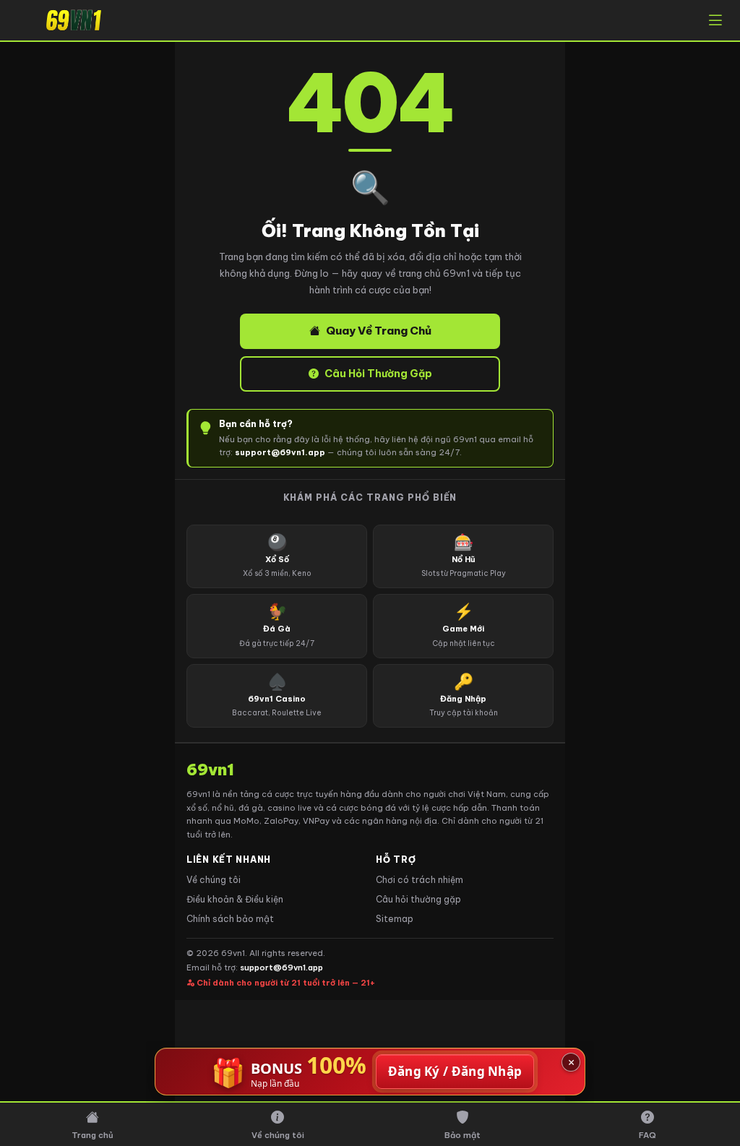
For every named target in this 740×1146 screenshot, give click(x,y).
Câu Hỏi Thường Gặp (378, 373)
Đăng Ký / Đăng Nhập (455, 1071)
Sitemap (394, 918)
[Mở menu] (715, 20)
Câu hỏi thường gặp (418, 899)
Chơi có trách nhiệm (419, 879)
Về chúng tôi (213, 879)
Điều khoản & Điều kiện (234, 899)
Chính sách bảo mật (230, 918)
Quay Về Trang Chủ (378, 330)
